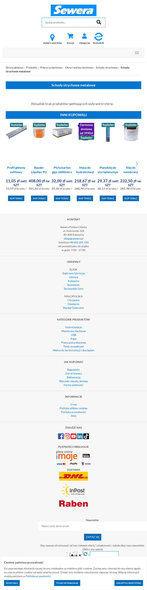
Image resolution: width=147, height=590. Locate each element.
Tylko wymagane (67, 583)
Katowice (73, 281)
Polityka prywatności (73, 412)
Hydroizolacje (73, 327)
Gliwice (73, 277)
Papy (74, 338)
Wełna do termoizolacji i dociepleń (73, 350)
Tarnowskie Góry (73, 288)
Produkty (31, 67)
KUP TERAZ (16, 198)
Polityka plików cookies (73, 408)
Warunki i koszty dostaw (73, 381)
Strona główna (14, 67)
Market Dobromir (73, 307)
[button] (136, 164)
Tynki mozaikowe (73, 346)
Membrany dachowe (73, 331)
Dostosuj (12, 583)
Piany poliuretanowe (73, 342)
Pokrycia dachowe (51, 67)
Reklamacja (73, 377)
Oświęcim (73, 304)
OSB (73, 334)
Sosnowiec (73, 284)
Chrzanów (73, 300)
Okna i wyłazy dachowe (79, 67)
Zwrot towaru (73, 373)
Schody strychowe (107, 67)
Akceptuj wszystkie (128, 583)
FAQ (73, 415)
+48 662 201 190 (79, 242)
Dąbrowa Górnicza (73, 273)
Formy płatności (73, 385)
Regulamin (73, 369)
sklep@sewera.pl (73, 238)
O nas (73, 404)
